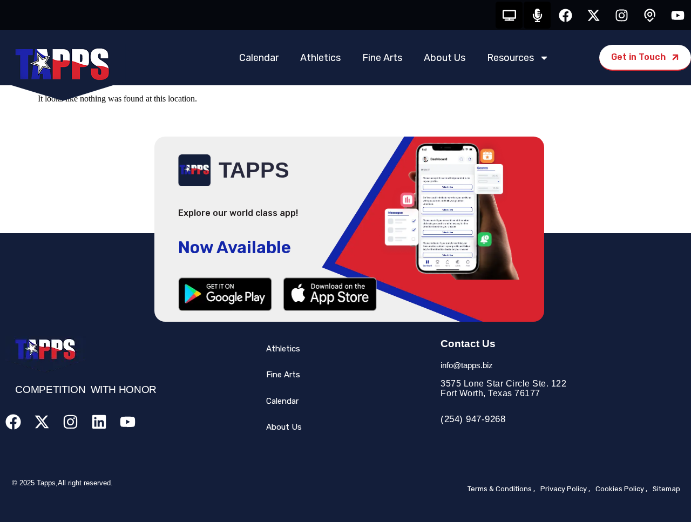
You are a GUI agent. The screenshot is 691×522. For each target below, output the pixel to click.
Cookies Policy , (621, 489)
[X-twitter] (593, 15)
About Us (444, 58)
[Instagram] (621, 15)
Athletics (320, 58)
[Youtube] (677, 15)
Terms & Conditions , (501, 489)
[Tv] (509, 15)
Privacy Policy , (565, 489)
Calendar (259, 58)
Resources (510, 58)
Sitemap (666, 489)
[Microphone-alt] (537, 15)
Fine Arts (382, 58)
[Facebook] (565, 15)
